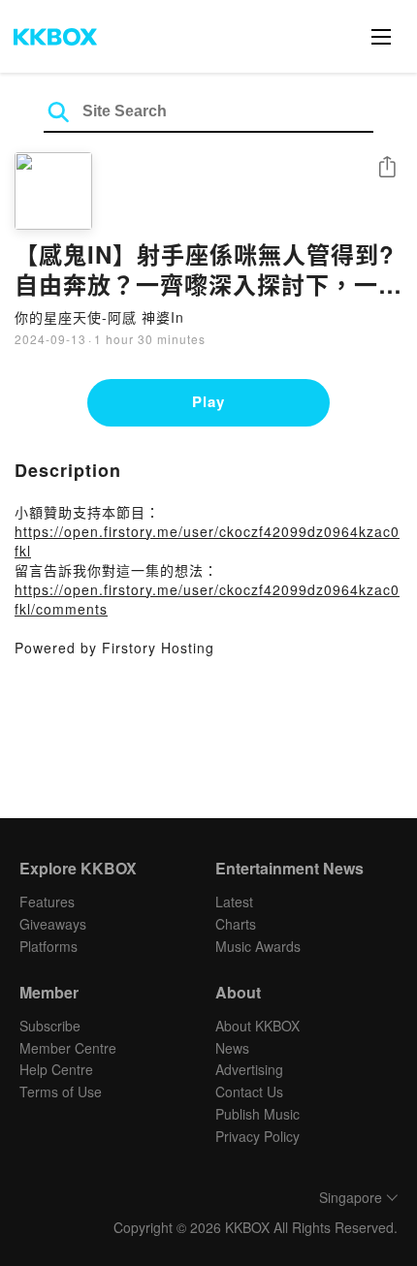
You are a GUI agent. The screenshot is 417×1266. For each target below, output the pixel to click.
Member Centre (67, 1048)
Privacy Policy (257, 1136)
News (232, 1048)
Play (208, 401)
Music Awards (258, 946)
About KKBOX (257, 1025)
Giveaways (52, 924)
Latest (234, 901)
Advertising (249, 1069)
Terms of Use (60, 1091)
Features (47, 901)
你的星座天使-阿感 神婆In (99, 317)
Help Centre (56, 1069)
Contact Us (249, 1091)
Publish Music (257, 1114)
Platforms (48, 946)
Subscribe (49, 1025)
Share (386, 168)
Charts (235, 924)
